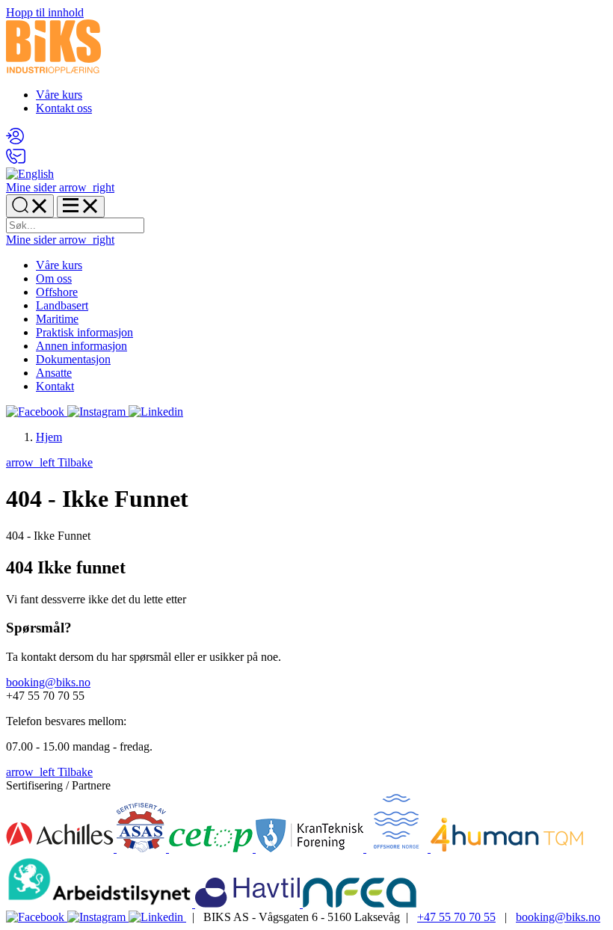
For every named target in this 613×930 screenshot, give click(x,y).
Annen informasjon (81, 345)
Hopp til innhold (45, 12)
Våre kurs (59, 94)
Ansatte (54, 372)
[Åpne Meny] (81, 207)
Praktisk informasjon (84, 332)
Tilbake (49, 462)
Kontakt (55, 386)
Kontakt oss (64, 108)
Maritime (57, 318)
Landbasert (62, 305)
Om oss (54, 278)
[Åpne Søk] (30, 206)
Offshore (57, 292)
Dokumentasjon (73, 359)
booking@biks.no (48, 682)
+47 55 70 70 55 (456, 917)
